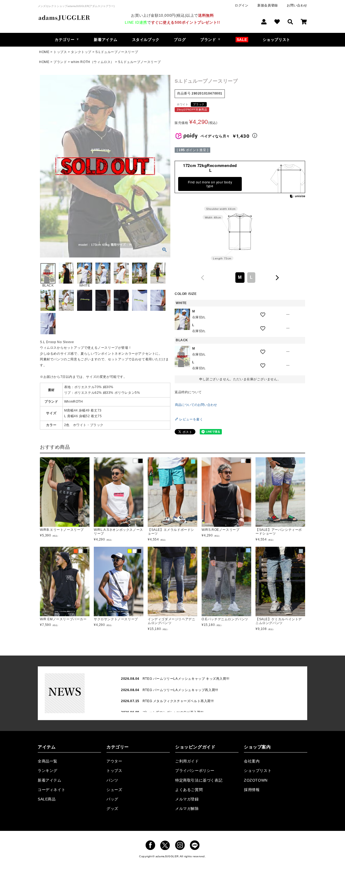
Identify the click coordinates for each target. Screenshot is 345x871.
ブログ (180, 39)
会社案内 (252, 761)
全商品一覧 (47, 761)
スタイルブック (146, 39)
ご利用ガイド (187, 761)
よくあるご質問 (189, 790)
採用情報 (252, 790)
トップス (60, 52)
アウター (114, 761)
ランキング (47, 770)
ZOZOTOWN (256, 780)
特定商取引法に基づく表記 (198, 780)
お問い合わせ (297, 5)
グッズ (112, 808)
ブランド (60, 62)
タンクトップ (81, 52)
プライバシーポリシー (195, 770)
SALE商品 (47, 799)
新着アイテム (106, 39)
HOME (44, 52)
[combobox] (239, 277)
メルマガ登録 (187, 799)
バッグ (112, 799)
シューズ (114, 790)
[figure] (202, 277)
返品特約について (188, 392)
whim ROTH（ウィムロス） (92, 62)
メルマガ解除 (187, 808)
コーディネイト (51, 790)
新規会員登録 (267, 5)
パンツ (112, 780)
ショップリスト (276, 39)
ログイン (241, 5)
